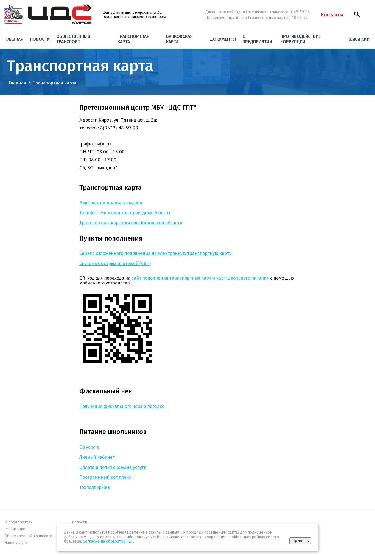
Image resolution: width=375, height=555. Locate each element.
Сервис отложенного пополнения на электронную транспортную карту (155, 253)
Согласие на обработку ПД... (108, 541)
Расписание (14, 529)
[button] (357, 14)
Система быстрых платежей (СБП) (115, 263)
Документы (223, 39)
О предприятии (257, 39)
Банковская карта (179, 39)
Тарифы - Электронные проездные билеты (124, 212)
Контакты (332, 15)
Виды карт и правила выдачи (110, 202)
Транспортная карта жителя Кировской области (130, 223)
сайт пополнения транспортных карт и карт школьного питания (200, 278)
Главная (14, 39)
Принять (300, 540)
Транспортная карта (133, 39)
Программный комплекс (105, 477)
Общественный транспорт (73, 39)
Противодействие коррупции (300, 39)
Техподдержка (94, 487)
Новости (40, 39)
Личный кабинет (97, 457)
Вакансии (359, 39)
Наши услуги (15, 542)
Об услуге (89, 447)
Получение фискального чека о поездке (121, 406)
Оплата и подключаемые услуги (113, 467)
